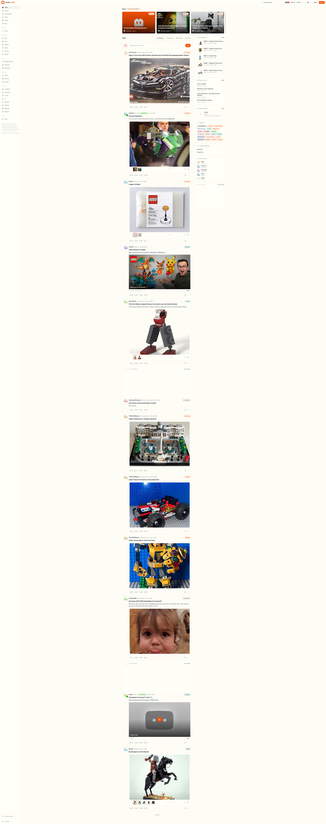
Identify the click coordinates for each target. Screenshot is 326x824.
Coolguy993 (133, 598)
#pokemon (162, 252)
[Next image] (185, 169)
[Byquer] (126, 182)
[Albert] (126, 696)
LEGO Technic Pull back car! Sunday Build (144, 480)
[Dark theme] (310, 2)
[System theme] (308, 2)
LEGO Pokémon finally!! (137, 250)
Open (188, 290)
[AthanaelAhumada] (126, 401)
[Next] (224, 9)
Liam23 (131, 247)
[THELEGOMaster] (126, 417)
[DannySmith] (126, 302)
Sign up (322, 2)
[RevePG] (126, 114)
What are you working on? (137, 45)
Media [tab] (189, 38)
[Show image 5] (153, 802)
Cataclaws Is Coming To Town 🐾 (140, 697)
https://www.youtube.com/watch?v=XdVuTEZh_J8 (144, 252)
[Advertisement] (160, 383)
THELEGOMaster (134, 416)
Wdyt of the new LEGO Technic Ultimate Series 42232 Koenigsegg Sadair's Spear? (159, 55)
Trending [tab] (180, 38)
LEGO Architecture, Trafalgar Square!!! (142, 419)
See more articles (133, 9)
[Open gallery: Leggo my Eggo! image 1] (160, 209)
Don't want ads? (187, 369)
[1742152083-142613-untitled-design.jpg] (159, 505)
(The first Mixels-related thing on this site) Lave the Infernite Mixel (153, 304)
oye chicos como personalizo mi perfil (142, 403)
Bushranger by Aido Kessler (139, 752)
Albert (131, 694)
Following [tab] (170, 38)
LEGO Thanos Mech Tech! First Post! (142, 540)
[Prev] (220, 9)
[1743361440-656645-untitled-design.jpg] (159, 444)
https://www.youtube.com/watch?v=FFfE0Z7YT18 (143, 700)
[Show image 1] (135, 169)
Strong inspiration (135, 116)
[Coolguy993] (126, 599)
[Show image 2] (140, 169)
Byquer (131, 181)
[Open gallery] (188, 169)
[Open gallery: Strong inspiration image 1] (160, 144)
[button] (293, 2)
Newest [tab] (161, 38)
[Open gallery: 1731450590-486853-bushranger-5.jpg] (160, 777)
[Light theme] (305, 2)
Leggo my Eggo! (134, 184)
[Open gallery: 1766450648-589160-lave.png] (160, 332)
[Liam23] (126, 248)
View (222, 37)
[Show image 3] (144, 802)
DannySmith (132, 301)
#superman (171, 119)
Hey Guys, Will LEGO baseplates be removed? (145, 601)
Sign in (315, 2)
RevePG (131, 113)
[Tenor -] (159, 631)
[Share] (185, 107)
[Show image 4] (149, 802)
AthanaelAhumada (135, 400)
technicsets (132, 52)
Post (188, 45)
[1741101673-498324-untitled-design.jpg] (159, 565)
